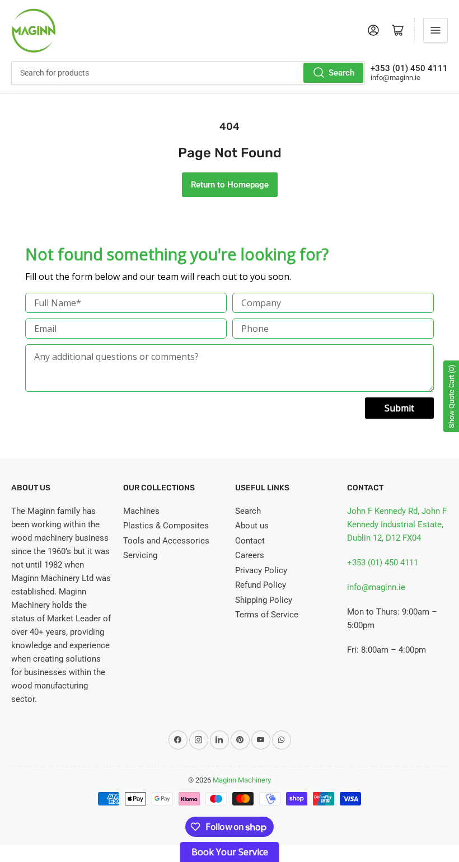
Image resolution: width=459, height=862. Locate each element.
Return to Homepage (230, 185)
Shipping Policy (263, 600)
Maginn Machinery (242, 780)
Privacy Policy (261, 570)
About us (252, 526)
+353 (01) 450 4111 (382, 563)
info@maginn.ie (376, 587)
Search (341, 73)
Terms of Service (266, 615)
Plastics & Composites (166, 526)
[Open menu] (435, 30)
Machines (141, 511)
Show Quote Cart (451, 396)
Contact (250, 541)
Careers (249, 555)
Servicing (140, 555)
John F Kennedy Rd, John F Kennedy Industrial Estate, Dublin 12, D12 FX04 (397, 524)
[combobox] (188, 73)
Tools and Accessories (166, 541)
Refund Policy (260, 585)
